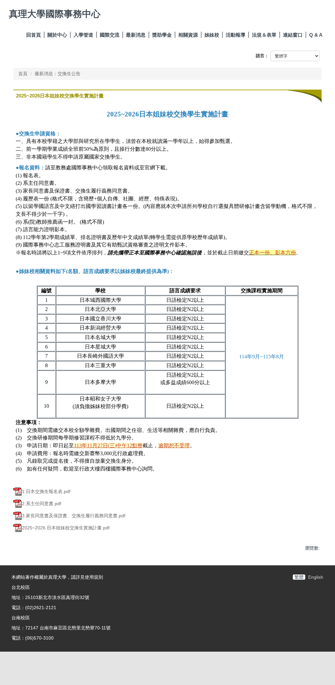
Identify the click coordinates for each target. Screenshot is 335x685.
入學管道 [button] (83, 35)
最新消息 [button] (136, 35)
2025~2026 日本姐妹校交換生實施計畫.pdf (66, 527)
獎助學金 (162, 35)
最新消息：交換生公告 (57, 73)
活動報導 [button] (235, 35)
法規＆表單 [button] (264, 35)
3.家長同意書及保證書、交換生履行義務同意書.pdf (73, 515)
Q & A (316, 35)
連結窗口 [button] (293, 35)
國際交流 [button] (109, 35)
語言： (262, 55)
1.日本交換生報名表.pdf (46, 491)
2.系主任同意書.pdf (41, 503)
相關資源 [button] (188, 35)
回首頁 (33, 35)
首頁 (22, 73)
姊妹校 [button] (211, 35)
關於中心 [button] (57, 35)
